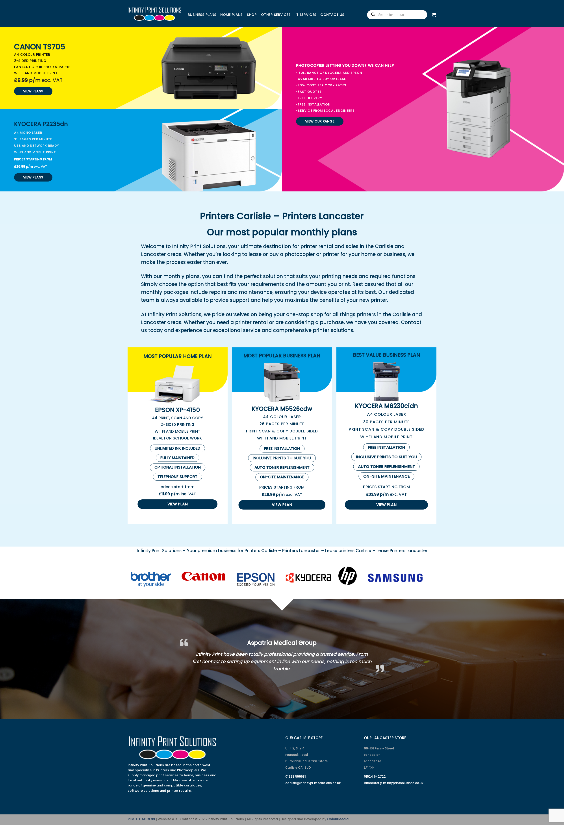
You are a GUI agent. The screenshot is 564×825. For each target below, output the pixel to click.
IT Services (306, 14)
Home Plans (231, 14)
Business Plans (202, 14)
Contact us (332, 14)
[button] (434, 15)
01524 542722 (375, 769)
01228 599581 (295, 769)
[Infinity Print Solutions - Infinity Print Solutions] (154, 14)
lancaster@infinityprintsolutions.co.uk (393, 775)
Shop (251, 14)
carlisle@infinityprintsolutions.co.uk (313, 775)
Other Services (276, 14)
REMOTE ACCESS (141, 811)
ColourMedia (338, 811)
